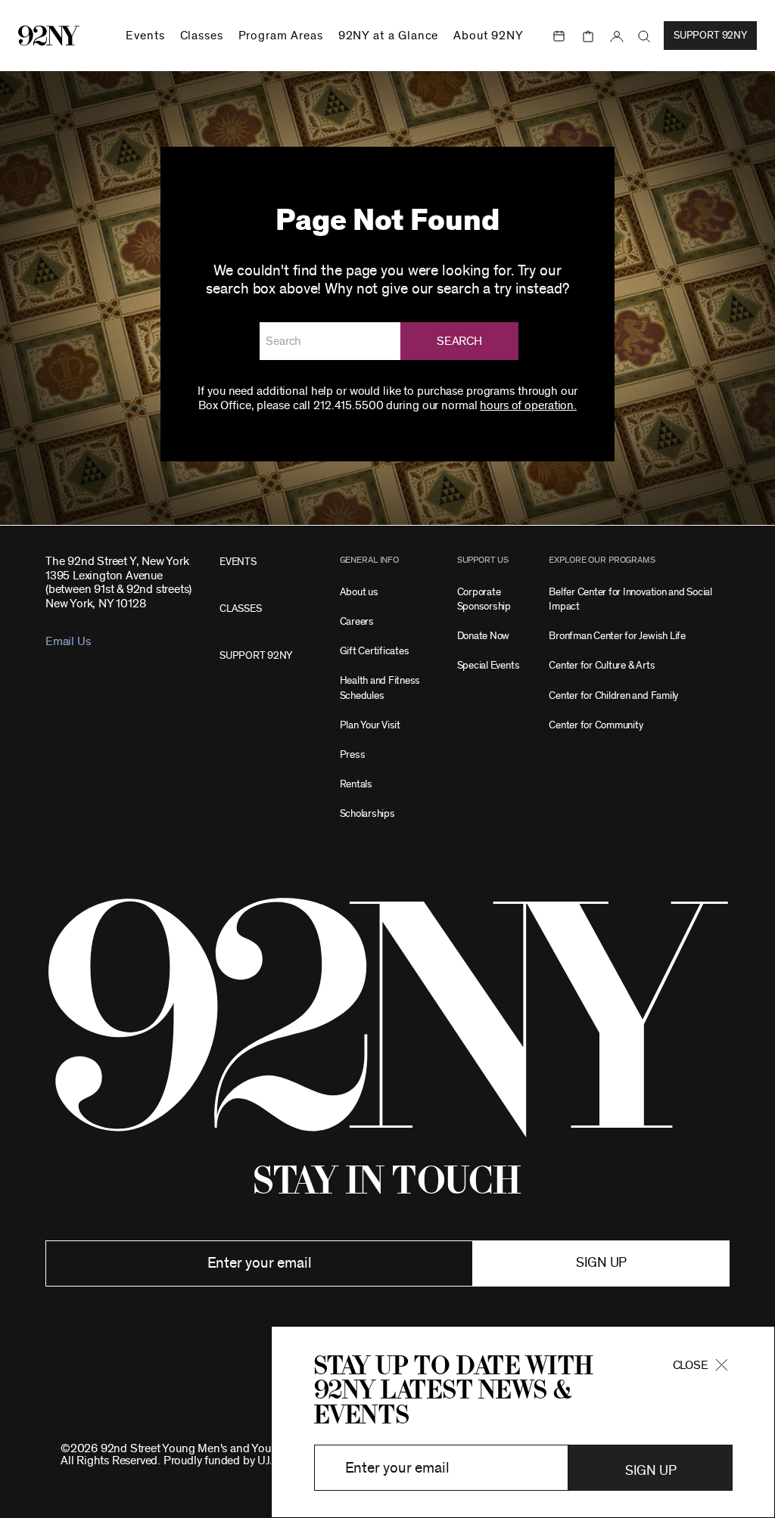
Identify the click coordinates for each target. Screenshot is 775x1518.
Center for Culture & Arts (602, 665)
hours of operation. (528, 405)
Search (459, 341)
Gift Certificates (374, 651)
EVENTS (238, 561)
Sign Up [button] (650, 1471)
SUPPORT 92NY (255, 655)
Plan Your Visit (370, 725)
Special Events (488, 665)
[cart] (588, 36)
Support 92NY (710, 35)
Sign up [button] (601, 1263)
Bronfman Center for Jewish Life (617, 635)
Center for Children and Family (613, 695)
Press (353, 754)
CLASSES (240, 608)
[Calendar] (559, 36)
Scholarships (367, 813)
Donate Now (483, 635)
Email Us (67, 641)
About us (359, 592)
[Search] (644, 36)
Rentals (356, 784)
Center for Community (596, 725)
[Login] (616, 36)
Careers (357, 621)
